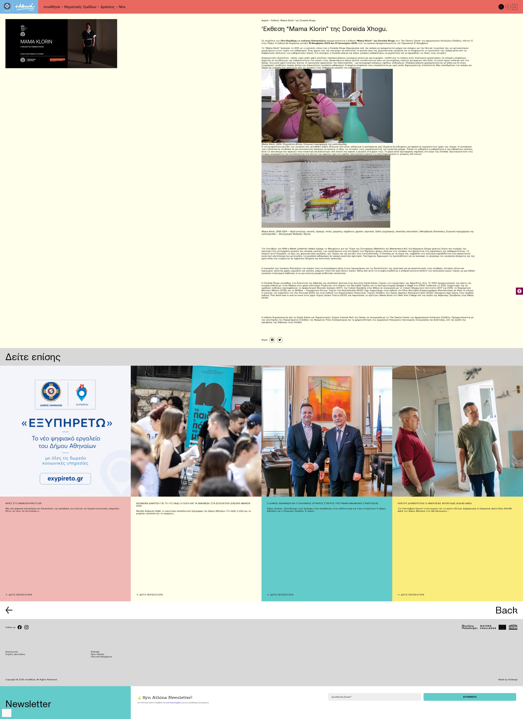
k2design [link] (513, 679)
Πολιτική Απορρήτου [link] (101, 656)
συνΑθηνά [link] (52, 7)
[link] (519, 291)
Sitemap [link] (95, 651)
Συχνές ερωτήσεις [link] (15, 654)
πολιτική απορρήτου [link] (174, 702)
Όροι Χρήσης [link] (97, 654)
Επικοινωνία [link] (11, 651)
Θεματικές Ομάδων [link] (80, 7)
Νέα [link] (122, 7)
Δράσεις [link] (108, 7)
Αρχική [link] (265, 20)
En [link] (508, 7)
